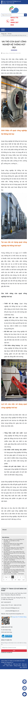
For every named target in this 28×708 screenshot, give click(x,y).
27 (15, 579)
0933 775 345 (14, 19)
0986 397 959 (14, 23)
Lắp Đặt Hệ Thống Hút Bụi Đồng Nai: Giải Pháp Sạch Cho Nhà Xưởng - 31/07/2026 (14, 556)
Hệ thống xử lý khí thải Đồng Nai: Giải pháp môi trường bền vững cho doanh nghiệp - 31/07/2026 (15, 567)
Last (23, 579)
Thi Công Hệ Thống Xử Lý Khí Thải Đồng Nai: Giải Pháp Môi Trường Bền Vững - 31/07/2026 (14, 549)
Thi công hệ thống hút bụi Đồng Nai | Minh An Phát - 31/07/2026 (14, 559)
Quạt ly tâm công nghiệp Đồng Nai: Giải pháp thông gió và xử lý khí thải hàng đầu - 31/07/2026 (15, 563)
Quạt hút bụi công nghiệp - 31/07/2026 (14, 573)
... (9, 579)
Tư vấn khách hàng (6, 629)
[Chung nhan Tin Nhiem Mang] (18, 617)
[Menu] (3, 30)
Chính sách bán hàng (6, 632)
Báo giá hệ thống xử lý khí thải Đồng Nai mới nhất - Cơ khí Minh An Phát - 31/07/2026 (14, 541)
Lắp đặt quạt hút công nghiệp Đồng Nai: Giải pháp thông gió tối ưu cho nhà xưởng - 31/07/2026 (15, 553)
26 (12, 579)
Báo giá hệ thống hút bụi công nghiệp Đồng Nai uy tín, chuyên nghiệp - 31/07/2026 (13, 545)
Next (19, 579)
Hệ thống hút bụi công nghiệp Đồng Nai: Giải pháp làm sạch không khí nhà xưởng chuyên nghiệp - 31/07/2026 (14, 571)
